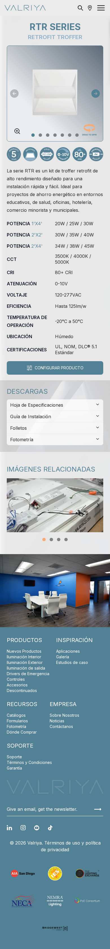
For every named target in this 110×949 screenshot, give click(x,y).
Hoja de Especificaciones (36, 405)
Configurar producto (59, 367)
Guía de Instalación (30, 416)
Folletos (18, 428)
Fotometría (21, 439)
